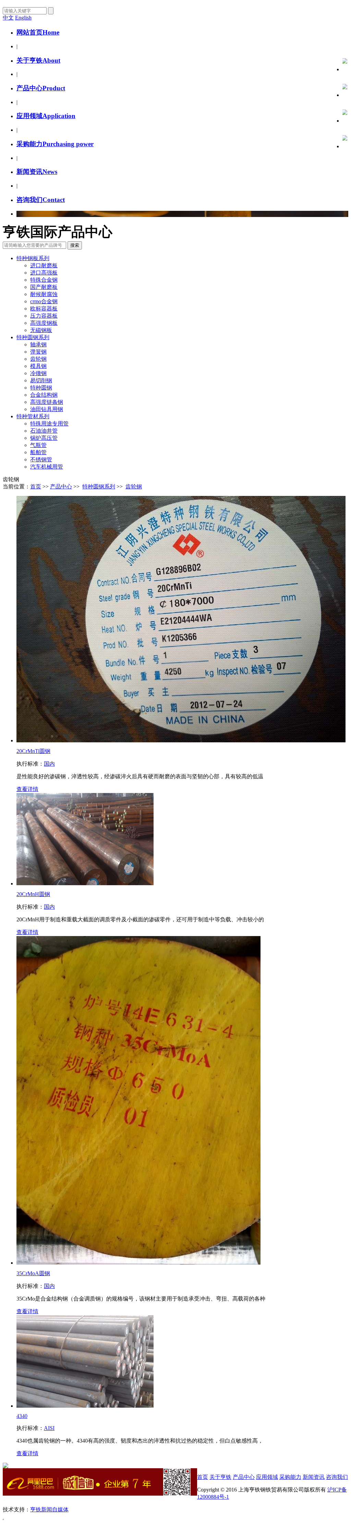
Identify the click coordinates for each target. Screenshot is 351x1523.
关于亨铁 (38, 60)
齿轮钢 (38, 359)
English (23, 18)
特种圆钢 (41, 388)
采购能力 (55, 144)
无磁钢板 (41, 330)
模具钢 (38, 366)
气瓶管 (38, 445)
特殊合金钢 (44, 280)
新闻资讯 (36, 171)
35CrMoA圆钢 (33, 1273)
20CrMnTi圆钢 (33, 751)
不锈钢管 (41, 459)
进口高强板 (44, 273)
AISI (49, 1428)
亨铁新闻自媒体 (49, 1509)
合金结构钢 (44, 395)
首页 (35, 486)
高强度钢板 (44, 323)
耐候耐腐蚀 (44, 294)
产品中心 (40, 88)
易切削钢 (41, 380)
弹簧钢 (38, 352)
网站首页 (37, 32)
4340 (21, 1416)
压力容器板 (44, 316)
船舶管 (38, 452)
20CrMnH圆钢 (33, 894)
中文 (8, 18)
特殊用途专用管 (49, 423)
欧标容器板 (44, 308)
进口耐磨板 (44, 265)
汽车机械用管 (46, 467)
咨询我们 (40, 199)
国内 (49, 764)
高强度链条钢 (46, 402)
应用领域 (45, 115)
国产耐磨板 (44, 287)
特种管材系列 (32, 416)
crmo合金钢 (44, 301)
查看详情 (27, 789)
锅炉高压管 (44, 438)
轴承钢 (38, 344)
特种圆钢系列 (32, 337)
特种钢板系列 (32, 258)
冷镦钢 (38, 373)
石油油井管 (44, 431)
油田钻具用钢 (46, 409)
